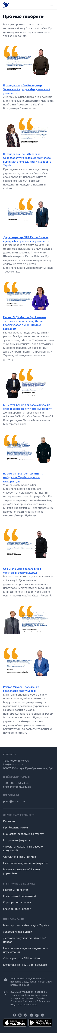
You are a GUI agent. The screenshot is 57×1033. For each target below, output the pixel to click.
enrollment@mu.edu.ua (17, 786)
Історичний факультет (17, 840)
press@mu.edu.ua (14, 801)
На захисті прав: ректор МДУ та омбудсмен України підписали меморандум (23, 477)
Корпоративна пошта (17, 902)
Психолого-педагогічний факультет (25, 863)
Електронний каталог (17, 908)
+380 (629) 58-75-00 (16, 760)
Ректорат (9, 821)
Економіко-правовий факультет (23, 833)
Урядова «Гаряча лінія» (17, 931)
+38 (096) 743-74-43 (16, 782)
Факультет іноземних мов (19, 856)
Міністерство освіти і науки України (26, 925)
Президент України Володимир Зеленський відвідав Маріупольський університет (26, 89)
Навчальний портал (15, 889)
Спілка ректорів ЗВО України (21, 958)
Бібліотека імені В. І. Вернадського (25, 964)
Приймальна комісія (15, 827)
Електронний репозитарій (19, 896)
